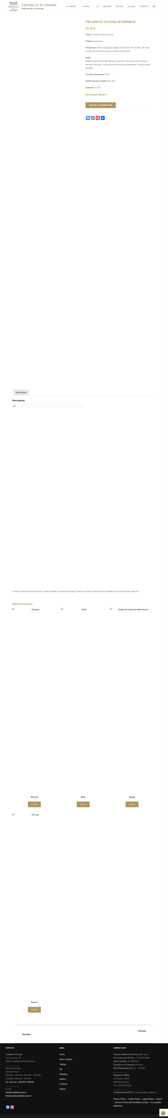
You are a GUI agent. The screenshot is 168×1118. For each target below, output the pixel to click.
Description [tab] (21, 392)
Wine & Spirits (66, 1059)
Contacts (144, 6)
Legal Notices (148, 1099)
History (119, 6)
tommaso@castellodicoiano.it (18, 1096)
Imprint (159, 1099)
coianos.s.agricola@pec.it (145, 1092)
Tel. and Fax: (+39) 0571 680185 (20, 1082)
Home (62, 1054)
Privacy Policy (119, 1099)
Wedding (107, 6)
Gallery (131, 6)
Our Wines (71, 6)
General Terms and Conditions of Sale (131, 1102)
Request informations (100, 105)
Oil (97, 6)
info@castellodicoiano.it (16, 1092)
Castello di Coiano (39, 5)
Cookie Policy (134, 1099)
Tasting (86, 6)
